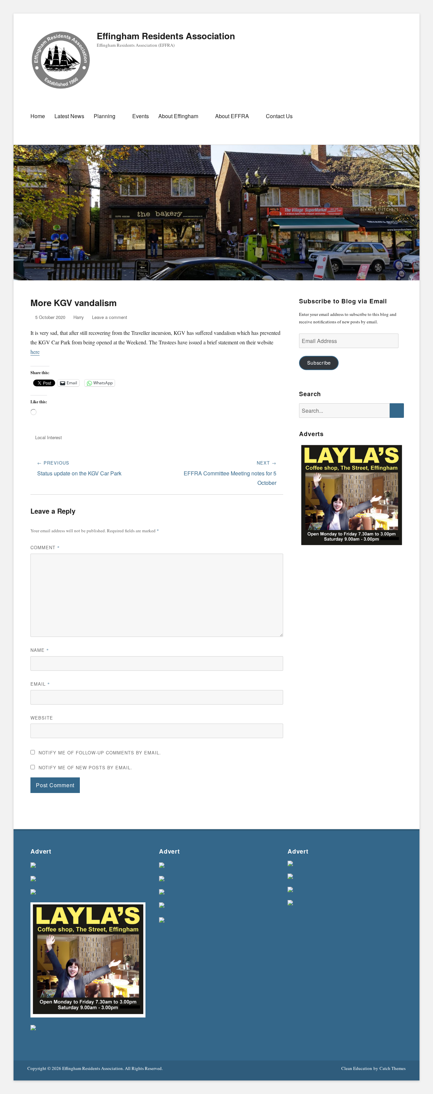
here (35, 351)
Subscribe (319, 362)
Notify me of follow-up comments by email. (100, 752)
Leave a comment (109, 317)
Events (140, 116)
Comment (45, 547)
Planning (104, 116)
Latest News (69, 116)
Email (40, 684)
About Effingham (178, 116)
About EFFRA (232, 116)
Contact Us (279, 116)
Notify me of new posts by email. (85, 767)
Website (41, 717)
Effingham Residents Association (166, 35)
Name (39, 650)
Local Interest (48, 437)
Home (37, 116)
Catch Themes (393, 1068)
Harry (78, 317)
